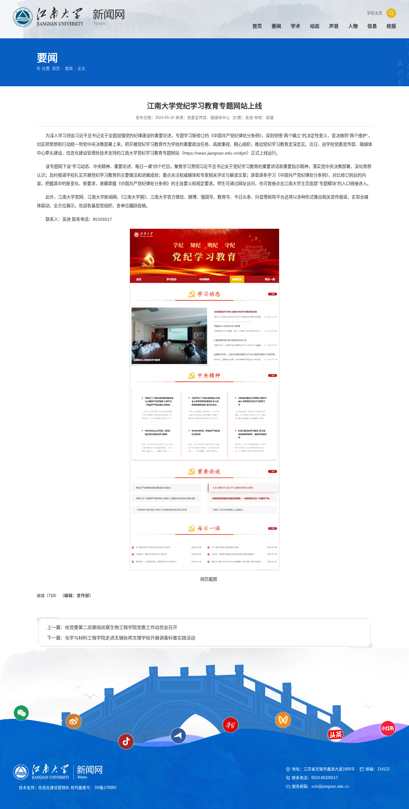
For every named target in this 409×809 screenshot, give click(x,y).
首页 (56, 68)
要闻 (69, 68)
